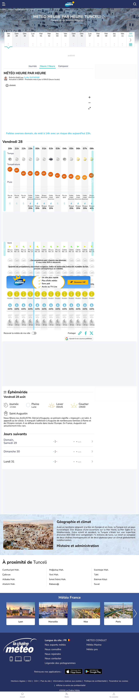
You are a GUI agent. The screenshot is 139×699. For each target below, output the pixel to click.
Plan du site (45, 681)
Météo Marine (94, 644)
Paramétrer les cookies (118, 681)
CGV (36, 681)
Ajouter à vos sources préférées (80, 338)
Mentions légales (18, 681)
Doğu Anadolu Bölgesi (22, 10)
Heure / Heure (47, 66)
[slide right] (92, 181)
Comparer (63, 66)
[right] (135, 613)
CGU (30, 681)
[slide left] (5, 181)
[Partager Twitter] (91, 333)
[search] (135, 4)
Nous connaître (53, 649)
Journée (33, 66)
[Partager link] (80, 333)
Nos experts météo (55, 644)
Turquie (10, 10)
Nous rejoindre (53, 654)
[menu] (4, 4)
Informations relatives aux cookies (67, 681)
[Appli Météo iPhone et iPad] (74, 672)
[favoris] (103, 17)
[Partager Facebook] (85, 333)
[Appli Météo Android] (93, 672)
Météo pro (92, 649)
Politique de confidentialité (95, 681)
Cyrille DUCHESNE (32, 77)
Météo (4, 10)
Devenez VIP (80, 282)
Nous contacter (53, 658)
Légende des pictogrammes (60, 663)
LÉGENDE (12, 85)
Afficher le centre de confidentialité (70, 685)
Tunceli (33, 10)
